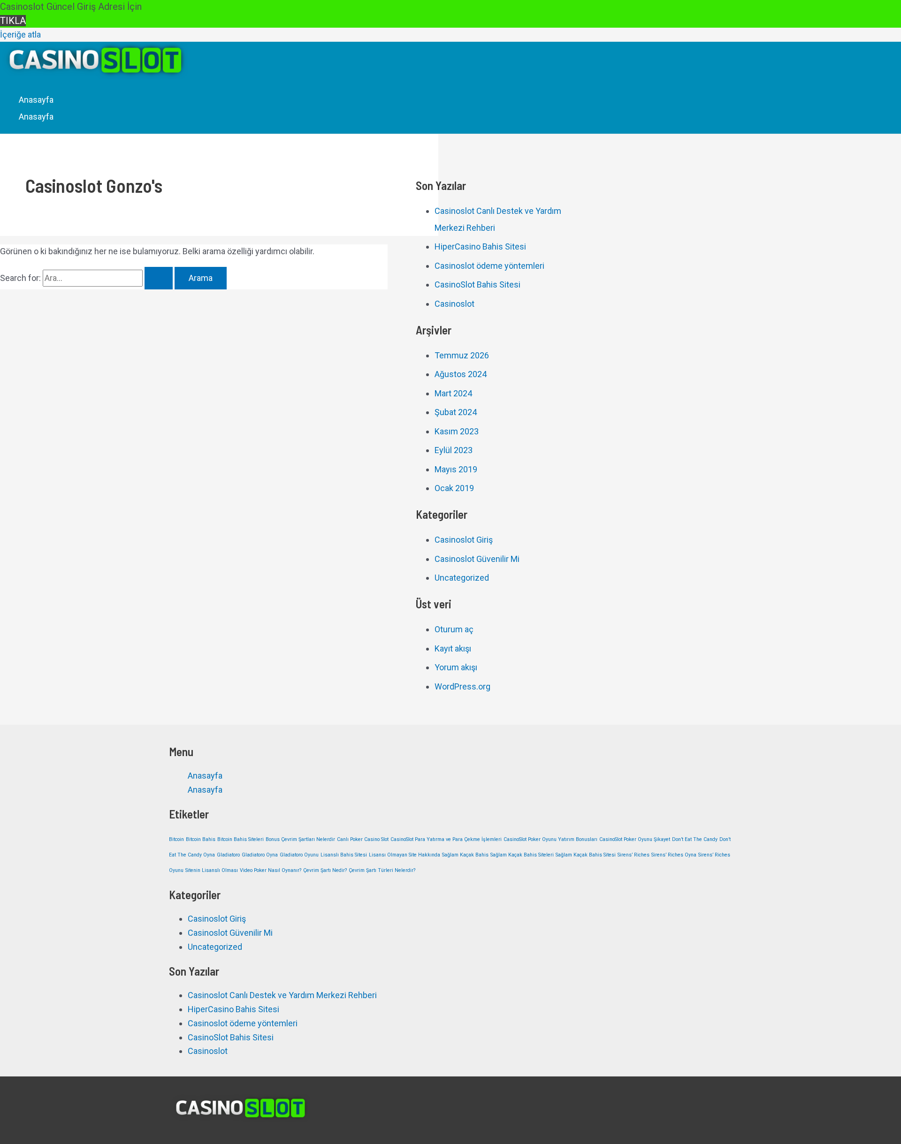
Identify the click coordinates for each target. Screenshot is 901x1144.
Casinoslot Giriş (464, 540)
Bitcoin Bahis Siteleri (240, 839)
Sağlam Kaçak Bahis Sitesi (586, 855)
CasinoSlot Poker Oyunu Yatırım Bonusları (550, 839)
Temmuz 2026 (462, 355)
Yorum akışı (456, 667)
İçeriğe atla (20, 34)
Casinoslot (454, 304)
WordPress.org (462, 686)
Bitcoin (176, 839)
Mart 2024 (453, 393)
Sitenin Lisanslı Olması (211, 870)
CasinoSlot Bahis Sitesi (477, 284)
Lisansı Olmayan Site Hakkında (404, 855)
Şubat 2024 (456, 412)
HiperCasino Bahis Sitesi (480, 246)
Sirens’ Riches (633, 855)
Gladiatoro (228, 855)
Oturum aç (454, 629)
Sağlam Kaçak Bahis (465, 855)
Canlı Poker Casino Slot (363, 839)
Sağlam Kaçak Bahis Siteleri (522, 855)
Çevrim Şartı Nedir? (325, 870)
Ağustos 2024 (461, 374)
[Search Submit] (159, 278)
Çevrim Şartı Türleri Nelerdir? (382, 870)
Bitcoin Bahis (200, 839)
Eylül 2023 (454, 450)
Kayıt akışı (453, 648)
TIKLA (13, 20)
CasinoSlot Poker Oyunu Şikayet (634, 839)
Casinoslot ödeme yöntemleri (489, 266)
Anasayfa (36, 100)
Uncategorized (462, 578)
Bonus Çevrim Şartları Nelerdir (300, 839)
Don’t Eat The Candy (695, 839)
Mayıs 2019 (456, 469)
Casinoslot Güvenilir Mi (477, 559)
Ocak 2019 (454, 488)
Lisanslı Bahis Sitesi (344, 855)
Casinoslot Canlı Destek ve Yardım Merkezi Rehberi (282, 995)
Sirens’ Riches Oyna (673, 855)
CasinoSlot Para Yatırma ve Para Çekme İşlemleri (446, 839)
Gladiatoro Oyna (260, 855)
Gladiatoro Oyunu (299, 855)
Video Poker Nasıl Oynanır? (270, 870)
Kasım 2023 (457, 431)
